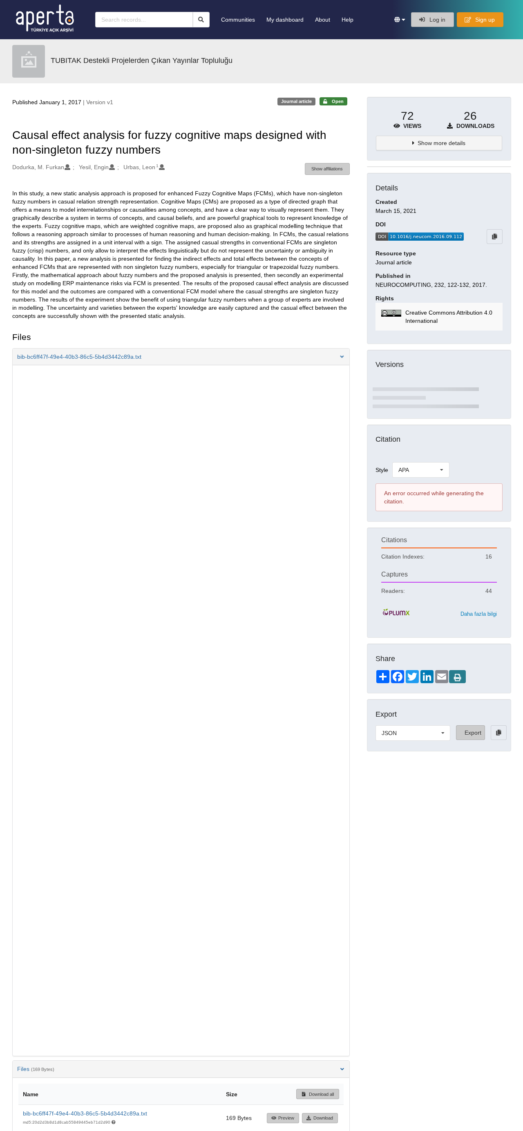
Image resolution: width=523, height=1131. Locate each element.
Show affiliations (327, 168)
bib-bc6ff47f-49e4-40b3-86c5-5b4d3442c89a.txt (85, 1113)
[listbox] (420, 470)
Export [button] (473, 732)
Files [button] (35, 1069)
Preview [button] (286, 1117)
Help (347, 19)
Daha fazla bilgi (478, 614)
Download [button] (323, 1117)
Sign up (484, 19)
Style (381, 470)
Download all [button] (321, 1094)
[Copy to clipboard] (495, 236)
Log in (436, 19)
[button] (400, 19)
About (322, 19)
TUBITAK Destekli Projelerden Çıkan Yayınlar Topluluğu (141, 60)
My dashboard (285, 19)
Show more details (441, 143)
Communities (238, 19)
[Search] (201, 19)
